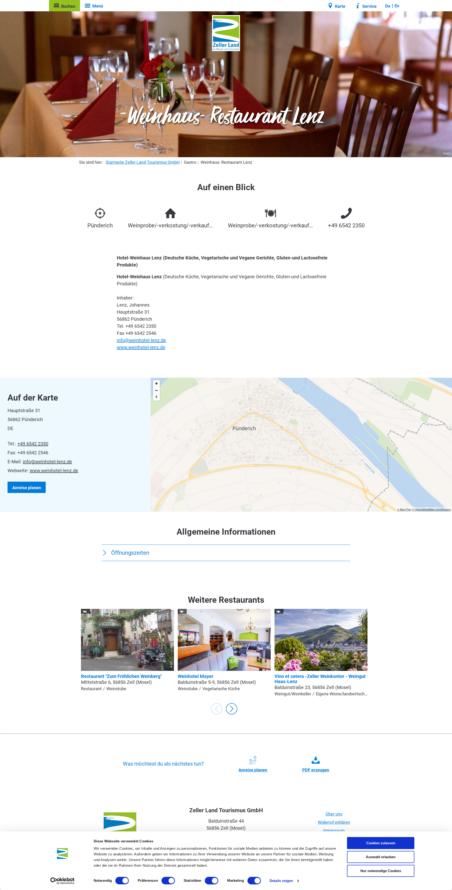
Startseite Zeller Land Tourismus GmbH (143, 162)
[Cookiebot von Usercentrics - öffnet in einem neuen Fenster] (62, 880)
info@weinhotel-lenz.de (141, 340)
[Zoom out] (156, 390)
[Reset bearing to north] (156, 397)
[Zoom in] (156, 383)
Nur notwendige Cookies (380, 871)
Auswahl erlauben (381, 857)
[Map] (301, 445)
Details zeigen (281, 881)
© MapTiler (404, 509)
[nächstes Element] (231, 708)
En (397, 5)
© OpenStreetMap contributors (431, 509)
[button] (64, 5)
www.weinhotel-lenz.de (141, 347)
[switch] (168, 880)
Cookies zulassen (380, 843)
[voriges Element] (216, 708)
